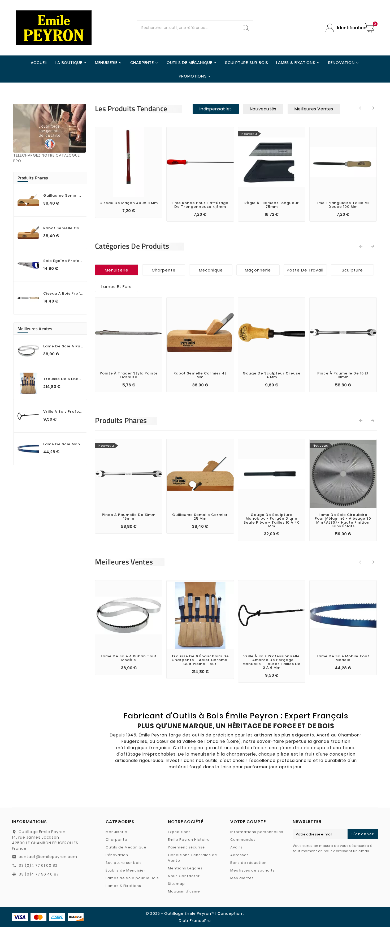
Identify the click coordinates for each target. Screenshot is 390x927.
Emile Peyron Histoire (189, 839)
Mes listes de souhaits (252, 870)
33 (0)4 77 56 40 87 (39, 874)
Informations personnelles (256, 831)
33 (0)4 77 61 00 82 (38, 865)
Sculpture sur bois (124, 862)
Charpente (164, 270)
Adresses (239, 854)
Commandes (243, 839)
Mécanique (211, 270)
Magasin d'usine (184, 891)
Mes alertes (242, 878)
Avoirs (236, 847)
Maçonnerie (258, 270)
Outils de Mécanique (126, 847)
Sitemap (176, 883)
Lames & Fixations (123, 885)
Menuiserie (116, 270)
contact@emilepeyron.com (48, 856)
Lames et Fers (116, 286)
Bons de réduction (248, 862)
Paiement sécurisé (186, 847)
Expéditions (179, 831)
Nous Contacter (184, 875)
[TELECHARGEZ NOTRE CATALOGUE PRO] (49, 128)
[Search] (246, 28)
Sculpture (352, 270)
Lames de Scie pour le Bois (132, 878)
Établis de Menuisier (125, 870)
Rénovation (117, 854)
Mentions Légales (185, 868)
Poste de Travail (305, 270)
